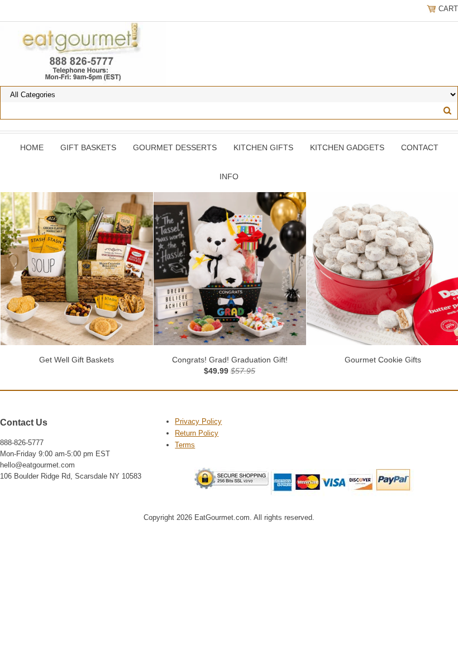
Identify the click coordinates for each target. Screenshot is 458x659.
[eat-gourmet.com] (83, 53)
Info (229, 176)
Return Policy (196, 433)
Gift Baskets (88, 147)
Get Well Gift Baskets (76, 359)
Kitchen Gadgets (347, 147)
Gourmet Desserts (175, 147)
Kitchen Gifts (263, 147)
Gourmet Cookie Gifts (383, 359)
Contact (419, 147)
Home (32, 147)
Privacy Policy (198, 421)
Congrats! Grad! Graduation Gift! (230, 359)
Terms (185, 445)
